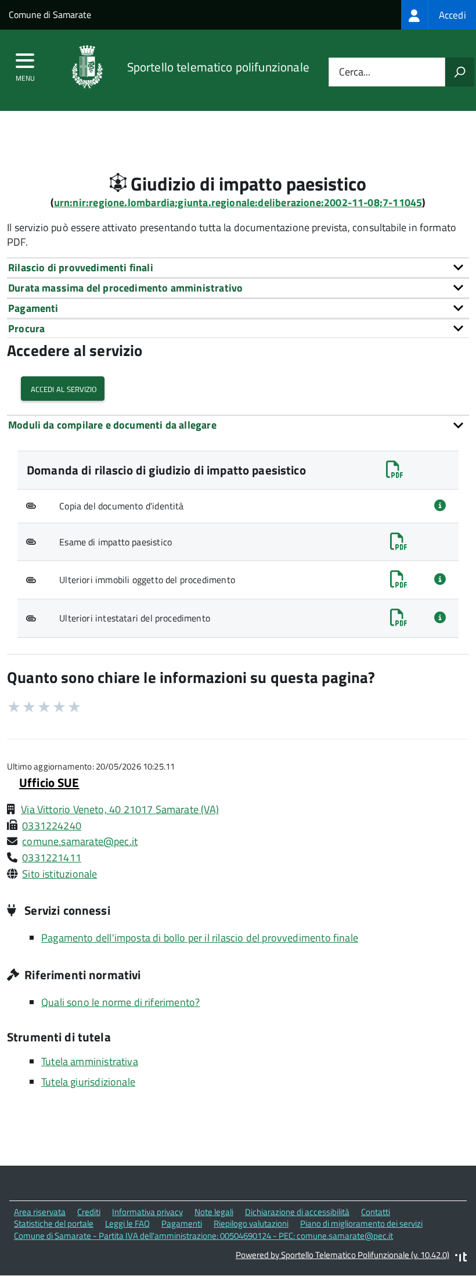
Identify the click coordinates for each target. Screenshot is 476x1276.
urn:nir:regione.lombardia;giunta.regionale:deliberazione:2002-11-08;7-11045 (238, 202)
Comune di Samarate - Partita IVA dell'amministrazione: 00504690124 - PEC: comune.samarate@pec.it (203, 1235)
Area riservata (40, 1212)
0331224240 (51, 825)
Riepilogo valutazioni (251, 1223)
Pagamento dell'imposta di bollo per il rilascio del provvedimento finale (199, 938)
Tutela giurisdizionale (88, 1082)
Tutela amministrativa (89, 1061)
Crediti (88, 1212)
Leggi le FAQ (127, 1223)
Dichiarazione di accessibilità (297, 1212)
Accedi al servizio (62, 388)
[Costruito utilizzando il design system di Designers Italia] (461, 1258)
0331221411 (51, 857)
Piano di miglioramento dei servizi (361, 1223)
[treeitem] (438, 15)
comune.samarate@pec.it (80, 841)
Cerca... (354, 72)
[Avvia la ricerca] (459, 72)
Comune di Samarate (50, 14)
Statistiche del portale (53, 1223)
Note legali (213, 1212)
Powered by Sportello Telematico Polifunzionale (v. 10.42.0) (342, 1254)
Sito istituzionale (59, 874)
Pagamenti (181, 1223)
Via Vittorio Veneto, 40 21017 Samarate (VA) (120, 809)
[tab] (238, 267)
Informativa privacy (147, 1212)
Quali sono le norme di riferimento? (120, 1002)
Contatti (375, 1212)
